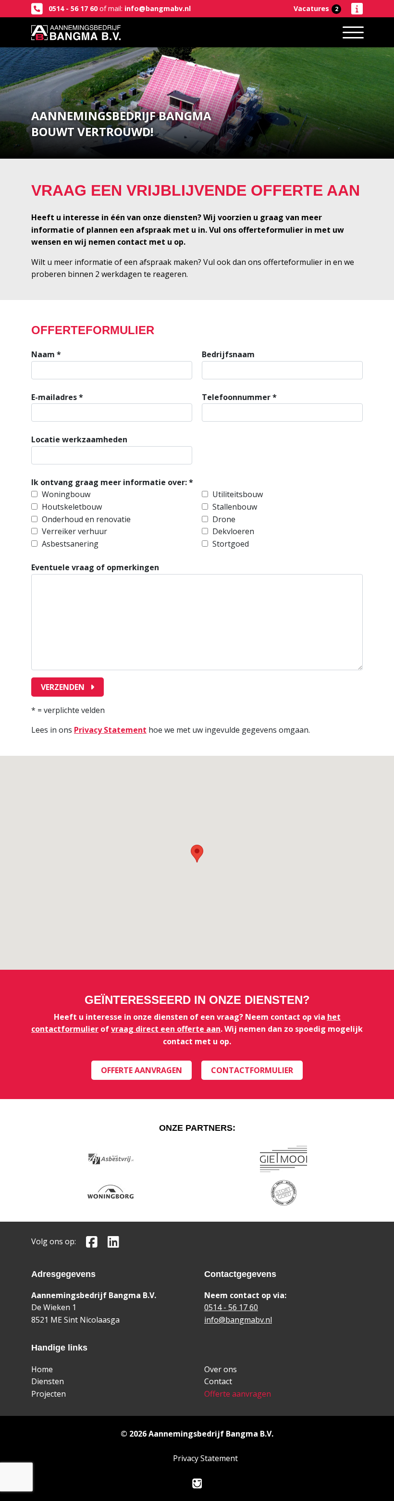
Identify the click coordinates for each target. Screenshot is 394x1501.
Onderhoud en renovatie (86, 519)
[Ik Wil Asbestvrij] (110, 1157)
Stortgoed (230, 543)
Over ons (220, 1369)
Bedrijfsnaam (228, 354)
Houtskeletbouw (72, 506)
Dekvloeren (233, 531)
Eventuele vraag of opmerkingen (95, 567)
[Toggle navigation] (353, 32)
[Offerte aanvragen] (353, 8)
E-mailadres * (57, 397)
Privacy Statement (110, 730)
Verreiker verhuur (74, 531)
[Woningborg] (110, 1192)
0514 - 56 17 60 (72, 8)
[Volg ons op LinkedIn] (109, 1241)
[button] (197, 853)
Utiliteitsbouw (237, 494)
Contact (218, 1381)
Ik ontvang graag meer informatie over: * (112, 482)
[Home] (76, 32)
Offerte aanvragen (141, 1070)
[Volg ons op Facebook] (88, 1241)
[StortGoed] (284, 1192)
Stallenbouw (234, 506)
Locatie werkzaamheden (79, 439)
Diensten (47, 1381)
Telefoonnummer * (239, 397)
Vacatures (316, 8)
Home (42, 1369)
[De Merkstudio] (197, 1482)
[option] (111, 494)
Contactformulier (252, 1070)
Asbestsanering (70, 543)
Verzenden (63, 687)
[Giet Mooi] (283, 1157)
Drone (223, 519)
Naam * (46, 354)
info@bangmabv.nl (157, 8)
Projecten (48, 1393)
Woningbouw (66, 494)
